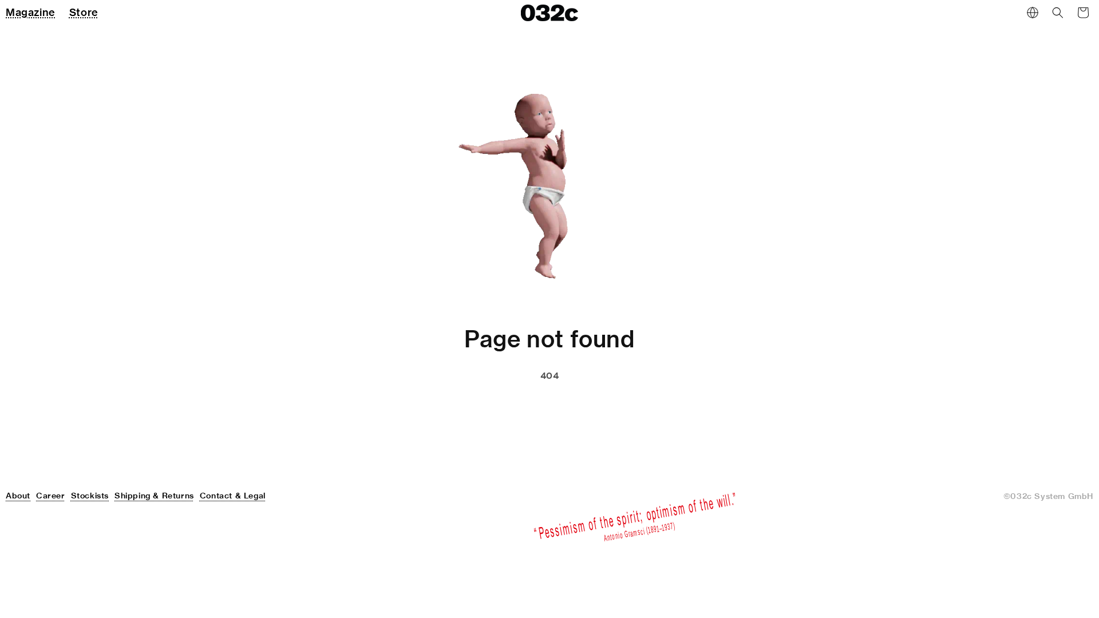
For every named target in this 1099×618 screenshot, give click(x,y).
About (18, 495)
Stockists (90, 495)
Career (50, 495)
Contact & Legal (233, 495)
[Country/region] (1032, 12)
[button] (1057, 12)
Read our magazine (600, 404)
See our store (487, 404)
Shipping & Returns (154, 495)
